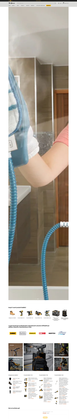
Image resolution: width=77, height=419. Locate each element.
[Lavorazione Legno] (15, 364)
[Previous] (8, 315)
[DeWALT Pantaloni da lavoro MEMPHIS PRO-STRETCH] (10, 392)
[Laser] (61, 364)
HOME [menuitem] (9, 5)
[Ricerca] (55, 3)
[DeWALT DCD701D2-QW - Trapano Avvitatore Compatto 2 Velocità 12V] (25, 384)
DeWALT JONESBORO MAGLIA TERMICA (16, 387)
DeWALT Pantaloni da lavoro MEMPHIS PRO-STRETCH (17, 391)
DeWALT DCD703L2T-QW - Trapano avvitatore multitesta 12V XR (33, 379)
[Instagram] (9, 0)
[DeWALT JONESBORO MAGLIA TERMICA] (10, 388)
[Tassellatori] (61, 350)
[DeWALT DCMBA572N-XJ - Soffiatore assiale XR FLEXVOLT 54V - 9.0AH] (56, 398)
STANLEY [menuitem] (22, 5)
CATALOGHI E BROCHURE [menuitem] (40, 5)
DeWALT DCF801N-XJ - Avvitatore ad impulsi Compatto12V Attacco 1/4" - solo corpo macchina (32, 390)
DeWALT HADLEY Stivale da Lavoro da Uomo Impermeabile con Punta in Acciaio (17, 383)
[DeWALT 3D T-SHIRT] (10, 379)
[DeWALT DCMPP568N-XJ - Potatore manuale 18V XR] (41, 390)
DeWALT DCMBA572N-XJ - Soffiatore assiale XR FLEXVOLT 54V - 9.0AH (63, 397)
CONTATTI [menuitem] (48, 5)
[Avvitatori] (15, 350)
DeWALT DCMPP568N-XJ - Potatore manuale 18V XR (48, 389)
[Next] (69, 315)
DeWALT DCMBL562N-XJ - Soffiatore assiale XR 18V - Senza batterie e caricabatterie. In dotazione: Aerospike (48, 380)
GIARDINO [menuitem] (32, 5)
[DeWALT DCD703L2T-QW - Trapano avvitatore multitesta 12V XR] (25, 379)
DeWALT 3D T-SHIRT (16, 378)
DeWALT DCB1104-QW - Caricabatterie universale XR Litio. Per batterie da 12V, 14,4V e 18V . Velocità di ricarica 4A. (32, 395)
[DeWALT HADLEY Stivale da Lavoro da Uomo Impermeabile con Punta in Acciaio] (10, 383)
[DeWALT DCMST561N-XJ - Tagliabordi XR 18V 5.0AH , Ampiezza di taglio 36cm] (41, 385)
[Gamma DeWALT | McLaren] (38, 357)
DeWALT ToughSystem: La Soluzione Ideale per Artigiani (64, 319)
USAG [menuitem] (18, 5)
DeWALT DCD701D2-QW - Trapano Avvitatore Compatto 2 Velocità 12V (32, 384)
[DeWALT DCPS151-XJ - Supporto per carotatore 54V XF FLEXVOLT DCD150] (56, 402)
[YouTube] (10, 0)
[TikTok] (12, 0)
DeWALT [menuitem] (13, 5)
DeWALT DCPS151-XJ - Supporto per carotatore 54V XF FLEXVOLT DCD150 (64, 402)
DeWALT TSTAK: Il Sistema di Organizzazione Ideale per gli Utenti (55, 319)
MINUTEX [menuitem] (27, 5)
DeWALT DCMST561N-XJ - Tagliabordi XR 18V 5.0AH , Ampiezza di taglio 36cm (48, 385)
